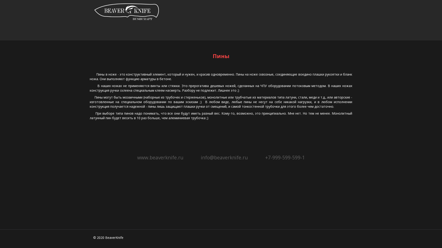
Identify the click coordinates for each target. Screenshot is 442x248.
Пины (266, 32)
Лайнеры (303, 32)
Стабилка (145, 32)
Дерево (235, 32)
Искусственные (191, 32)
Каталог (108, 32)
